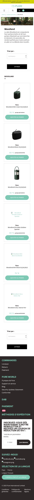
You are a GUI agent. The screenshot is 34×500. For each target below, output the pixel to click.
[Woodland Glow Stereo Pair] (17, 295)
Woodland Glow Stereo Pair (17, 308)
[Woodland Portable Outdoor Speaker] (17, 214)
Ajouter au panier (17, 117)
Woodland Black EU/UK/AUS (17, 147)
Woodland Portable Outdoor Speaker (17, 228)
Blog (3, 387)
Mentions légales (27, 490)
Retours (5, 367)
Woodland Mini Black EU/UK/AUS (17, 267)
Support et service (9, 384)
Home (3, 14)
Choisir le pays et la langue (15, 477)
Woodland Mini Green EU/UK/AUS (17, 107)
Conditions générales (5, 490)
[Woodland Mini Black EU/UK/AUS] (17, 254)
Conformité (6, 393)
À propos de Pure (8, 381)
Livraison (5, 364)
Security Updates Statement (12, 390)
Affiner (17, 67)
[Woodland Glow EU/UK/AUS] (17, 174)
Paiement (5, 370)
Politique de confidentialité (16, 490)
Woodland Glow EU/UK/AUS (17, 187)
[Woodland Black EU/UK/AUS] (17, 134)
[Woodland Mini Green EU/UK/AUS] (17, 94)
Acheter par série (11, 14)
